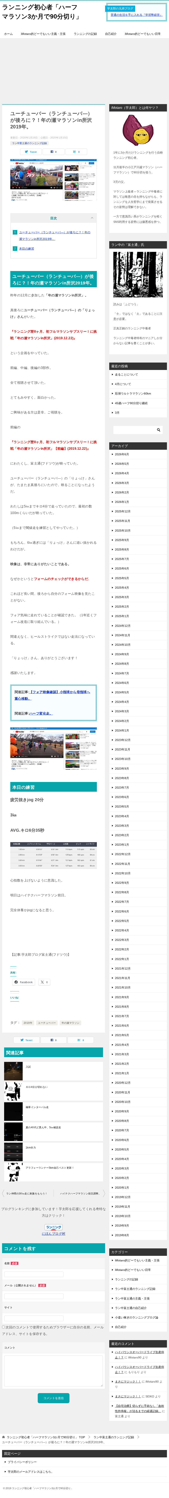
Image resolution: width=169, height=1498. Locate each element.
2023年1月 (122, 844)
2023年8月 (122, 778)
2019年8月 (122, 1235)
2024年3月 (122, 711)
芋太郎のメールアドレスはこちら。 (31, 1471)
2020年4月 (122, 1159)
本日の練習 (26, 248)
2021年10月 (123, 987)
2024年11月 (122, 635)
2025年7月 (122, 559)
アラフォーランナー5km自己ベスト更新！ (50, 1167)
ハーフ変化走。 (41, 713)
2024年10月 (123, 644)
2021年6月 (122, 1025)
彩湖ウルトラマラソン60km (133, 393)
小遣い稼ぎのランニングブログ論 (136, 1317)
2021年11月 (122, 978)
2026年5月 (122, 463)
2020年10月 (123, 1102)
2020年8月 (122, 1120)
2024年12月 (123, 625)
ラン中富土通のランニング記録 (29, 143)
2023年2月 (122, 835)
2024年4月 (122, 701)
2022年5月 (122, 921)
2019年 (28, 1022)
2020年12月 (123, 1082)
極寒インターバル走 (37, 1107)
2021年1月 (122, 1073)
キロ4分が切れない (37, 1087)
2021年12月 (123, 968)
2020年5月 (122, 1149)
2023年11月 (122, 749)
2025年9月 (122, 540)
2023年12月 (123, 740)
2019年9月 (122, 1225)
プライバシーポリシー (22, 1462)
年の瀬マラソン (71, 1022)
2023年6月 (122, 797)
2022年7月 (122, 901)
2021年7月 (122, 1016)
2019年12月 (123, 1197)
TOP (46, 1437)
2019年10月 (123, 1216)
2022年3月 (122, 940)
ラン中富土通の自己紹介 (131, 1308)
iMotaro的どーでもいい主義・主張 (43, 33)
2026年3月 (122, 483)
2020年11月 (122, 1092)
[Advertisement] (84, 69)
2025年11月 (122, 520)
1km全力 (31, 1147)
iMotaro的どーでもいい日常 (143, 33)
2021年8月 (122, 1006)
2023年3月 (122, 825)
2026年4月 (122, 473)
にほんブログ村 (54, 1233)
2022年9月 (122, 882)
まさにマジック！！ (128, 1381)
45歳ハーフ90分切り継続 (131, 403)
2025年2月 (122, 606)
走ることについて (126, 374)
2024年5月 (122, 692)
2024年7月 (122, 673)
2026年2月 (122, 492)
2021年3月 (122, 1054)
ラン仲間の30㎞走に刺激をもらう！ (27, 1193)
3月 (117, 412)
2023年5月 (122, 806)
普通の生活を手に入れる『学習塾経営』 (137, 14)
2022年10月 (123, 873)
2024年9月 (122, 654)
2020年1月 (122, 1187)
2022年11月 (122, 863)
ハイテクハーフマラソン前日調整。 (80, 1193)
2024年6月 (122, 682)
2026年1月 (122, 502)
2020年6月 (122, 1140)
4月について (123, 384)
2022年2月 (122, 949)
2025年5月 (122, 578)
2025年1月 (122, 616)
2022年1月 (122, 959)
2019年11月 (122, 1206)
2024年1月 (122, 730)
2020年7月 (122, 1130)
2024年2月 (122, 721)
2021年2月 (122, 1063)
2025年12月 (123, 511)
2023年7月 (122, 787)
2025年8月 (122, 549)
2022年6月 (122, 911)
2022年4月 (122, 930)
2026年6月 (122, 454)
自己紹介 (111, 33)
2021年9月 (122, 997)
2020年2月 (122, 1178)
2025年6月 (122, 568)
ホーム (8, 33)
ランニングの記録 (85, 33)
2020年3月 (122, 1168)
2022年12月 (123, 854)
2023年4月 (122, 816)
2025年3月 (122, 597)
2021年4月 (122, 1044)
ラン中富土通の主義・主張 (132, 1298)
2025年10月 (123, 530)
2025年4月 (122, 587)
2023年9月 (122, 768)
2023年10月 (123, 759)
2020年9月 (122, 1111)
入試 (28, 1066)
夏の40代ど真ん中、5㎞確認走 (43, 1127)
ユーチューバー (47, 1022)
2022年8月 (122, 892)
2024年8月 (122, 663)
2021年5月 (122, 1035)
